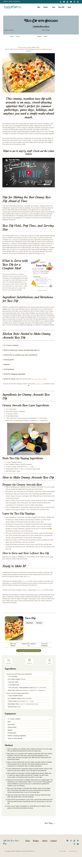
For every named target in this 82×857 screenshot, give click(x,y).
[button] (50, 674)
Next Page (50, 823)
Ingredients (8, 663)
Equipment (29, 663)
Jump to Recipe (8, 30)
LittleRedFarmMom (41, 26)
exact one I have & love (38, 379)
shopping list (39, 384)
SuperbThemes (30, 851)
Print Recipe (46, 30)
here (28, 576)
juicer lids (25, 581)
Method (49, 663)
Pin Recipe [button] (39, 622)
